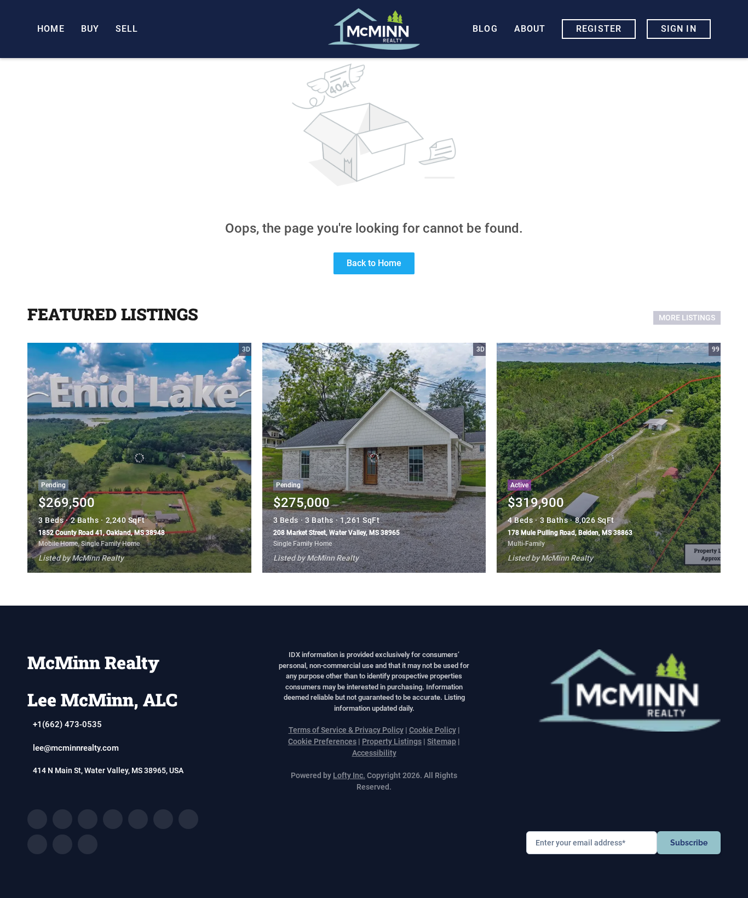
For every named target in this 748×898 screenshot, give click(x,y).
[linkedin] (62, 819)
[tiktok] (37, 844)
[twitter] (87, 819)
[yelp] (138, 819)
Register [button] (599, 29)
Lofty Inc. (349, 775)
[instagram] (163, 819)
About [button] (530, 29)
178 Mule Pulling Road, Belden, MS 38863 (570, 533)
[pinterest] (62, 844)
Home (50, 29)
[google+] (87, 844)
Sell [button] (127, 29)
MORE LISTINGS (687, 317)
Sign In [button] (679, 29)
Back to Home (374, 263)
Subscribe (688, 842)
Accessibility (374, 753)
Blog (485, 29)
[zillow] (113, 819)
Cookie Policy (432, 730)
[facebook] (37, 819)
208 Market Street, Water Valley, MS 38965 (336, 533)
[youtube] (188, 819)
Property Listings (392, 741)
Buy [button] (90, 29)
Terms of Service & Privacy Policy (346, 730)
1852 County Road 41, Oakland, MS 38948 (101, 533)
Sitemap (441, 741)
